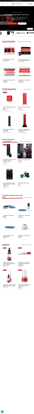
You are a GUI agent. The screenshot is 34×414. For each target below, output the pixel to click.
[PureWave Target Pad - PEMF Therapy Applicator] (9, 227)
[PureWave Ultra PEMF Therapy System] (9, 207)
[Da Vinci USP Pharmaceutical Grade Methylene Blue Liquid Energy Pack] (9, 276)
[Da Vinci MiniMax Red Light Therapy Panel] (9, 98)
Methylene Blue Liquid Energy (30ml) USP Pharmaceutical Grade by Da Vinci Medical (9, 263)
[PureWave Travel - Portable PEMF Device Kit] (24, 207)
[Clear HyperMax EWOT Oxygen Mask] (24, 174)
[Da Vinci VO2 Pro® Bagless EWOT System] (24, 151)
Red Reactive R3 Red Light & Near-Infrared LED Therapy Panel (24, 130)
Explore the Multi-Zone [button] (12, 23)
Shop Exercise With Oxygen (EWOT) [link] (25, 141)
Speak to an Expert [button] (22, 23)
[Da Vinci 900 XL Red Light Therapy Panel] (24, 98)
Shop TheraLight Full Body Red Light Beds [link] (24, 41)
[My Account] (29, 4)
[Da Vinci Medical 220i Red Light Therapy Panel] (9, 120)
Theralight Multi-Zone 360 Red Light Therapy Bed (8, 60)
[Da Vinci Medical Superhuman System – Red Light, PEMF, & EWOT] (24, 51)
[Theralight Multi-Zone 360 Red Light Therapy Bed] (9, 51)
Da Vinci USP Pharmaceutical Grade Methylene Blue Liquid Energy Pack (9, 285)
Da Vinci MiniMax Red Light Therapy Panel (9, 108)
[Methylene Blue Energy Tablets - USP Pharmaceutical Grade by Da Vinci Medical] (24, 254)
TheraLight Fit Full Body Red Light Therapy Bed (9, 81)
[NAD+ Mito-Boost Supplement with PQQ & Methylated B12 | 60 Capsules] (24, 276)
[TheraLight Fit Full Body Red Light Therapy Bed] (9, 71)
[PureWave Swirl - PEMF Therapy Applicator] (24, 227)
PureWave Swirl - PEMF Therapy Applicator (24, 236)
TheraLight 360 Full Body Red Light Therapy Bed (24, 81)
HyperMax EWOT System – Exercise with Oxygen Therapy (9, 160)
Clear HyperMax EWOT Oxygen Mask (23, 184)
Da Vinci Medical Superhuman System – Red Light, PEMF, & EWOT (24, 60)
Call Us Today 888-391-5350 (17, 0)
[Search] (28, 4)
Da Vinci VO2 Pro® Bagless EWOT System (24, 160)
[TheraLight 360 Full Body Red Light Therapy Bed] (24, 71)
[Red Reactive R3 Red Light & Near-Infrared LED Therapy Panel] (24, 120)
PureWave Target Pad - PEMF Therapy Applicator (8, 236)
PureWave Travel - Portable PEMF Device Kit (24, 216)
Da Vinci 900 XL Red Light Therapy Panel (24, 108)
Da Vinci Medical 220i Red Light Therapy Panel (8, 130)
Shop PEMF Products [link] (27, 197)
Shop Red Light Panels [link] (27, 89)
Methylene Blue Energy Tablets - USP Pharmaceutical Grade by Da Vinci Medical (24, 263)
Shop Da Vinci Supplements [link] (26, 244)
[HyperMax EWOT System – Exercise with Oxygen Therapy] (9, 151)
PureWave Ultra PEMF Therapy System (8, 216)
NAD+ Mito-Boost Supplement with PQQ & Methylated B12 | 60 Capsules (24, 285)
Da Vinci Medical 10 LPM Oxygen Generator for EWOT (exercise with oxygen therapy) (9, 184)
